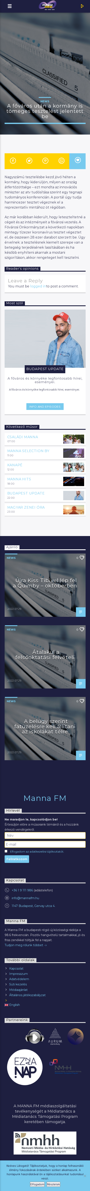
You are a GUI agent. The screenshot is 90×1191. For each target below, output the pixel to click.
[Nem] (85, 1176)
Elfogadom (37, 1184)
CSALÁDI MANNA (22, 437)
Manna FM (45, 798)
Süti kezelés (18, 984)
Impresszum (18, 974)
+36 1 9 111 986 (22, 890)
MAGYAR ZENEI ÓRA (26, 507)
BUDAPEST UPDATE (26, 493)
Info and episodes (44, 406)
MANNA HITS (19, 479)
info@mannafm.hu (25, 898)
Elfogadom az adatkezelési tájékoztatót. (37, 851)
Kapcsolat (16, 968)
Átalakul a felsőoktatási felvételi (45, 654)
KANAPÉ (15, 465)
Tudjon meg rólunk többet (24, 945)
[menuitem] (45, 1005)
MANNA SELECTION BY (28, 451)
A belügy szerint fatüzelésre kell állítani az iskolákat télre (45, 726)
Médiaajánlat (18, 990)
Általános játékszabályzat (27, 995)
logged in (38, 286)
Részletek (53, 1184)
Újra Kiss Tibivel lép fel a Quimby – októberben (45, 583)
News (44, 101)
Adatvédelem (19, 979)
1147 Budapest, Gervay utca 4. (33, 906)
